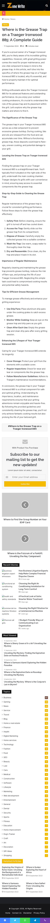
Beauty (7, 761)
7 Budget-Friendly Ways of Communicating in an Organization (31, 623)
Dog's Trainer (9, 834)
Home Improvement (12, 830)
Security (7, 813)
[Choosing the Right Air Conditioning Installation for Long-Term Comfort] (9, 587)
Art (5, 843)
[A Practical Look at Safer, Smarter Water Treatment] (9, 600)
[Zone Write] (17, 5)
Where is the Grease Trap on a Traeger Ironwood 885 (25, 427)
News (13, 19)
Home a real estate (12, 723)
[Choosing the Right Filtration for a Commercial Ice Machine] (9, 612)
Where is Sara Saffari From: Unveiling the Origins (35, 886)
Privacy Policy (39, 913)
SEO (5, 757)
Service (7, 710)
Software (7, 783)
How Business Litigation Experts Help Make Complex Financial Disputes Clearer (33, 573)
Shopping (8, 855)
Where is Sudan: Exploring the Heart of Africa (36, 869)
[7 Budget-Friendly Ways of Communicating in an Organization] (9, 624)
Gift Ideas (8, 851)
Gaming (7, 702)
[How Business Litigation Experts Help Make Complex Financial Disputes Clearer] (9, 574)
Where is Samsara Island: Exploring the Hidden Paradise (11, 886)
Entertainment (10, 800)
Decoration (8, 847)
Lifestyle (7, 787)
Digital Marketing (11, 736)
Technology (9, 744)
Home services (10, 740)
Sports (6, 817)
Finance (7, 727)
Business (7, 697)
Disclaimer (27, 913)
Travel (6, 715)
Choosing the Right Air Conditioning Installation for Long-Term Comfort (31, 586)
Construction (9, 779)
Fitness (7, 821)
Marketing (8, 791)
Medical (7, 774)
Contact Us (16, 913)
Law (5, 766)
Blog (5, 719)
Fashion (7, 749)
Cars (6, 770)
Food (6, 753)
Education (8, 825)
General (7, 804)
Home (6, 19)
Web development (11, 796)
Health (6, 732)
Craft (6, 838)
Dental (6, 808)
